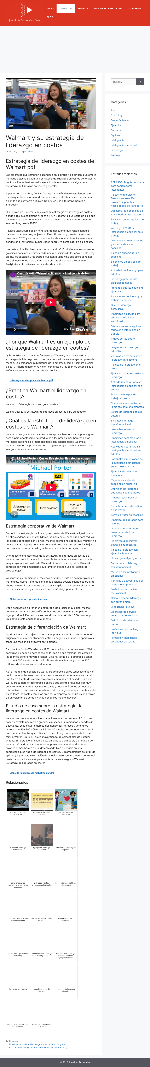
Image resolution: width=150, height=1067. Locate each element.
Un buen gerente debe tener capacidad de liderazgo (124, 532)
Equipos (83, 8)
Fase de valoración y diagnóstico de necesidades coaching (38, 1047)
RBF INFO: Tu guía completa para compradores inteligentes (127, 186)
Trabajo (115, 155)
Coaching (135, 8)
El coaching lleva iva (122, 606)
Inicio (50, 8)
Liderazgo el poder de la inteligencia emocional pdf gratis (37, 1044)
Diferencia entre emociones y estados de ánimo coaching (127, 244)
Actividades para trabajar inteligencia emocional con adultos (126, 386)
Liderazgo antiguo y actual (126, 558)
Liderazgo (65, 8)
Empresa (116, 130)
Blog (50, 17)
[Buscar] (140, 81)
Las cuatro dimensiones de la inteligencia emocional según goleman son (127, 463)
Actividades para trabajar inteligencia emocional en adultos (126, 450)
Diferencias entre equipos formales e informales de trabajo (126, 330)
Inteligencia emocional (108, 8)
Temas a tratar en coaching (127, 514)
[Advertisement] (75, 47)
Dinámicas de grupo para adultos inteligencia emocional (125, 317)
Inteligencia (117, 140)
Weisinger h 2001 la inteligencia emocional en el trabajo (127, 232)
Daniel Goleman (120, 120)
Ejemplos (116, 125)
